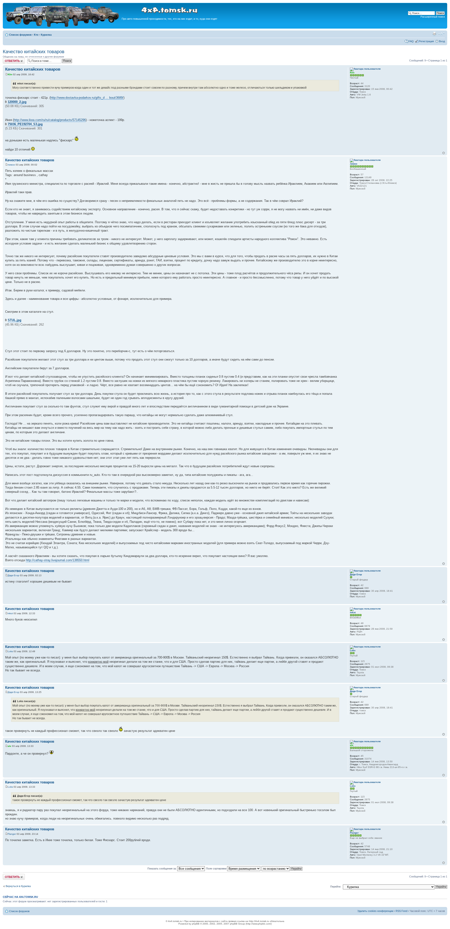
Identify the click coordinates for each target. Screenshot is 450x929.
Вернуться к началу (443, 153)
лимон (11, 164)
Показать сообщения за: (162, 868)
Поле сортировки (216, 868)
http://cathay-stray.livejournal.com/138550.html (57, 560)
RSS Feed (401, 911)
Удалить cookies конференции (375, 911)
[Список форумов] (62, 26)
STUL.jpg (14, 320)
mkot (10, 613)
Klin (10, 74)
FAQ (411, 41)
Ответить (8, 59)
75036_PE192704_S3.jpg (25, 124)
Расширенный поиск (432, 16)
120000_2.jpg (17, 102)
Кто (36, 34)
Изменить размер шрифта (441, 34)
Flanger (12, 834)
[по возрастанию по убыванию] (282, 868)
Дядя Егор (13, 575)
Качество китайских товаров (33, 51)
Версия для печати (434, 34)
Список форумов (20, 34)
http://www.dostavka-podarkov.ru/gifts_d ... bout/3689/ (87, 97)
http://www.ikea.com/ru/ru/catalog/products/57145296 (50, 120)
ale (9, 746)
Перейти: (335, 886)
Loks (10, 651)
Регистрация (426, 41)
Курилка (46, 34)
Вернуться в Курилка (18, 886)
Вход (442, 41)
